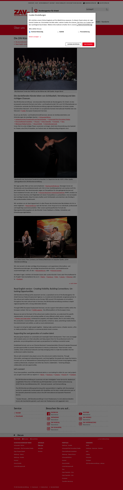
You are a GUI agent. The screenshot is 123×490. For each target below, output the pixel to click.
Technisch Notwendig (37, 32)
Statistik (61, 32)
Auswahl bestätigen (73, 44)
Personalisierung (85, 32)
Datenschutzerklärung (85, 25)
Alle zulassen (88, 44)
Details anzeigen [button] (34, 37)
